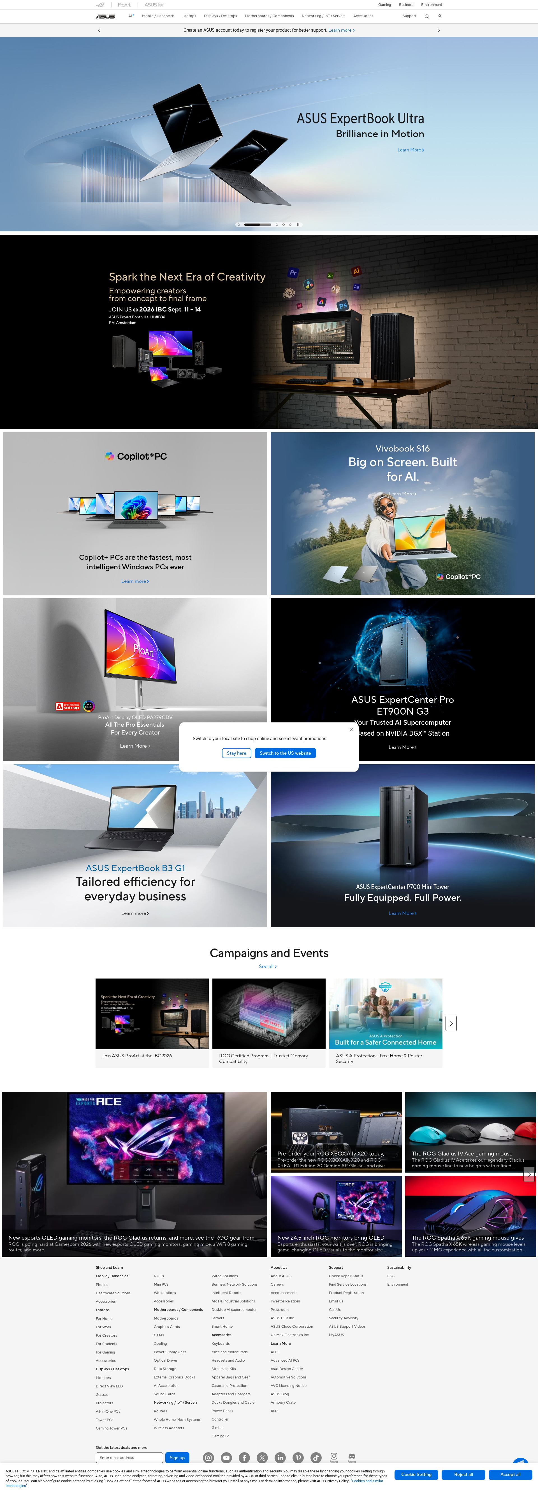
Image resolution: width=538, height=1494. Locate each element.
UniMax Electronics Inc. (290, 1335)
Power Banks (222, 1411)
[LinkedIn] (280, 1457)
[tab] (239, 224)
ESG (391, 1276)
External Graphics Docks (174, 1377)
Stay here (236, 753)
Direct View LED (109, 1386)
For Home (104, 1318)
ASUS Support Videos (347, 1326)
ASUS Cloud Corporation (292, 1326)
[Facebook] (244, 1457)
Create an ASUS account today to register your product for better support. (268, 30)
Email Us (336, 1301)
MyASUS (336, 1335)
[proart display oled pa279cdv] (135, 679)
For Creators (106, 1335)
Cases (159, 1335)
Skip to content (99, 17)
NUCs (159, 1276)
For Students (106, 1344)
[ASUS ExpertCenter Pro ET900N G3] (403, 679)
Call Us (335, 1309)
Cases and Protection (229, 1385)
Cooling (160, 1343)
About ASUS (281, 1276)
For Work (103, 1327)
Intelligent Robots (226, 1293)
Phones (102, 1285)
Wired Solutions (225, 1276)
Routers (160, 1411)
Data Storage (165, 1369)
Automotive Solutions (289, 1377)
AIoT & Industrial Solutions (233, 1301)
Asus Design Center (287, 1369)
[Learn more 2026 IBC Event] (269, 427)
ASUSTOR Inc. (283, 1318)
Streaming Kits (224, 1369)
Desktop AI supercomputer (234, 1309)
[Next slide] (438, 30)
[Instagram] (208, 1457)
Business (406, 5)
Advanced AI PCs (285, 1360)
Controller (220, 1419)
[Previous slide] (99, 30)
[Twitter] (262, 1457)
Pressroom (280, 1309)
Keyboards (221, 1343)
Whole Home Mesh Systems (177, 1419)
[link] (105, 17)
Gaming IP (220, 1436)
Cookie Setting (416, 1474)
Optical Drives (166, 1360)
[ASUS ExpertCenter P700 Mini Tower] (403, 845)
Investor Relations (286, 1301)
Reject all (463, 1474)
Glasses (102, 1394)
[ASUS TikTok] (316, 1457)
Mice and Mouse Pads (230, 1352)
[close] (351, 729)
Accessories (106, 1301)
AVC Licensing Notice (289, 1385)
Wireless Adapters (169, 1428)
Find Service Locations (348, 1284)
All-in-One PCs (108, 1411)
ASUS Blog (280, 1394)
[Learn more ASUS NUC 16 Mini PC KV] (269, 230)
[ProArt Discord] (352, 1457)
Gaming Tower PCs (111, 1428)
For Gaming (105, 1352)
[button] (384, 5)
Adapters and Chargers (231, 1394)
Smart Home (222, 1326)
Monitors (103, 1378)
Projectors (104, 1403)
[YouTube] (226, 1457)
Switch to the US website (285, 753)
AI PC (275, 1352)
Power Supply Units (170, 1352)
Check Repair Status (346, 1276)
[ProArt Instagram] (334, 1457)
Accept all (510, 1474)
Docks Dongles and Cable (233, 1402)
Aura (275, 1411)
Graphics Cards (167, 1327)
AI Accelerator (166, 1385)
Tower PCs (104, 1420)
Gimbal (217, 1428)
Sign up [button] (177, 1458)
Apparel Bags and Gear (231, 1377)
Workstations (165, 1293)
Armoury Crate (283, 1402)
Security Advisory (343, 1318)
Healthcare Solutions (113, 1293)
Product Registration (346, 1293)
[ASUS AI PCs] (135, 513)
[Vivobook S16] (403, 513)
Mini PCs (161, 1284)
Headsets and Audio (228, 1360)
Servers (218, 1318)
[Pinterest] (298, 1457)
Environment (431, 5)
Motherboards (166, 1318)
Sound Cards (164, 1394)
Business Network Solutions (235, 1284)
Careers (277, 1284)
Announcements (284, 1293)
